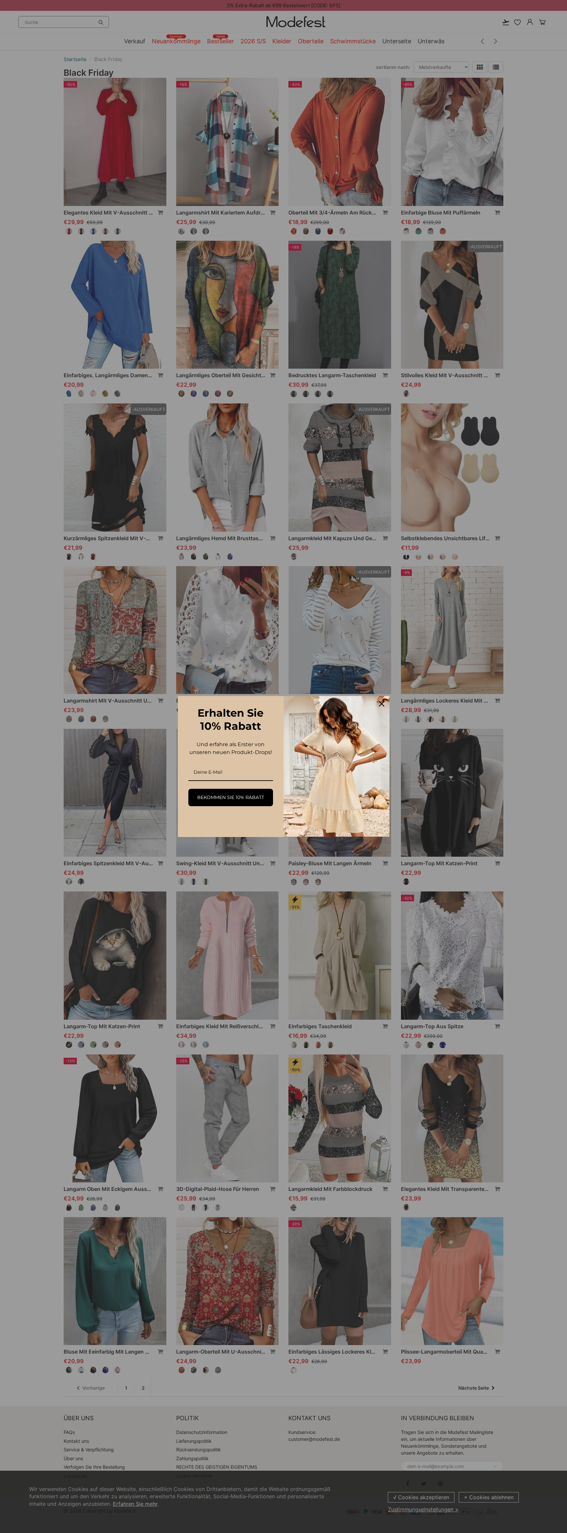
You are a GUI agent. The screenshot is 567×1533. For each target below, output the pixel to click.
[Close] (381, 704)
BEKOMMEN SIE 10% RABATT (230, 797)
